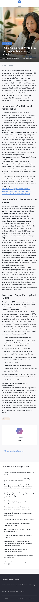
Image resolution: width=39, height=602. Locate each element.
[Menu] (19, 5)
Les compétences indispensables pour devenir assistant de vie (18, 556)
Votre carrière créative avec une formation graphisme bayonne (17, 530)
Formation (6, 43)
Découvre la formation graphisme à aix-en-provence (18, 536)
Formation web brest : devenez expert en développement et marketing (17, 502)
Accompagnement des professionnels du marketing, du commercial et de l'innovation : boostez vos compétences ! (18, 543)
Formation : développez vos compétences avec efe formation (18, 514)
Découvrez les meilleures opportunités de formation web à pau (17, 524)
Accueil (4, 65)
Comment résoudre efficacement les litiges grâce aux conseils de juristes (17, 480)
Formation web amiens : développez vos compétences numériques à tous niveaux (17, 508)
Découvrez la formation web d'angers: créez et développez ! (18, 563)
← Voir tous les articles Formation (13, 451)
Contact (22, 591)
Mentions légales (13, 591)
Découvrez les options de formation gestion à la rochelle (19, 473)
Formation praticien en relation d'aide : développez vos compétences (16, 550)
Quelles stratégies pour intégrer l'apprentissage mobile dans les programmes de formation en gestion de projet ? (19, 495)
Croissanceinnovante (11, 579)
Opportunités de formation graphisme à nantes (19, 519)
